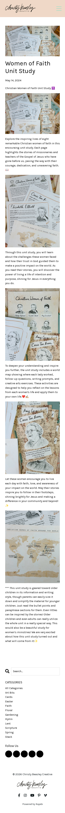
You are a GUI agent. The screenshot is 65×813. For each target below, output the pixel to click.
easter (9, 701)
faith (8, 705)
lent (8, 723)
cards (8, 697)
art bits (10, 692)
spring (9, 732)
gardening (11, 714)
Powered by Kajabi (32, 804)
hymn (8, 719)
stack (8, 736)
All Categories (14, 688)
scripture (11, 727)
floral (8, 710)
